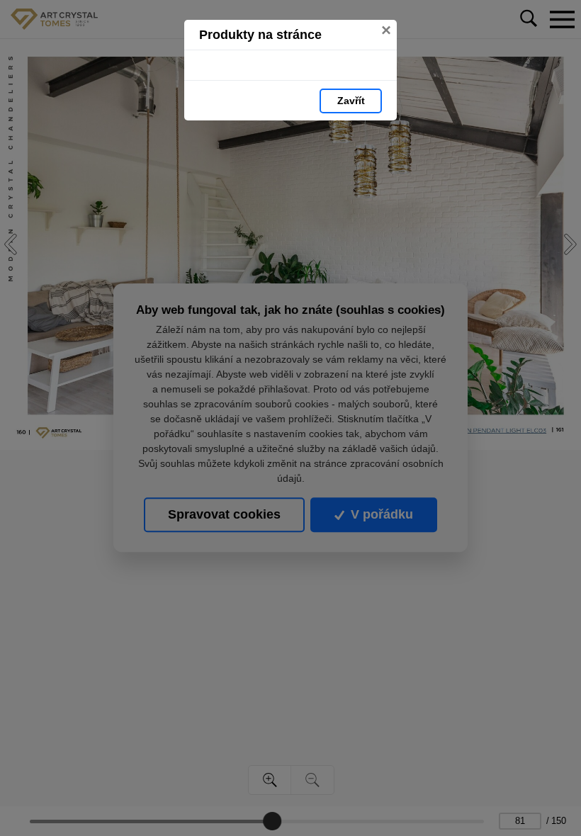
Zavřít (351, 100)
